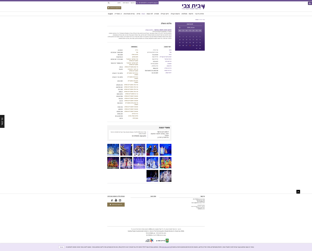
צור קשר (2, 121)
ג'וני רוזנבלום (119, 85)
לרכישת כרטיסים (115, 8)
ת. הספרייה (118, 14)
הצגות (143, 14)
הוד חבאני (113, 63)
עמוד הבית (202, 19)
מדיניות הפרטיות (167, 247)
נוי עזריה (114, 73)
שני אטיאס (113, 59)
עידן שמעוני (120, 63)
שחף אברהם (119, 96)
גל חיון (121, 67)
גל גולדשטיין (119, 57)
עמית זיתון (120, 54)
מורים (138, 14)
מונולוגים (184, 14)
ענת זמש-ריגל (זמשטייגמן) (151, 70)
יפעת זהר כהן (155, 73)
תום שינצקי (120, 52)
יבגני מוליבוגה (119, 87)
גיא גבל (121, 69)
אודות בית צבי (199, 14)
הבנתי (61, 247)
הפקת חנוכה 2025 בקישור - (162, 30)
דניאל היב (120, 50)
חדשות (191, 14)
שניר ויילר (120, 89)
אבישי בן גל (155, 54)
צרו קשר (202, 196)
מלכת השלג (166, 23)
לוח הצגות (150, 14)
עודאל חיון (113, 52)
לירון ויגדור (155, 61)
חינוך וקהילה (165, 14)
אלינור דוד (120, 73)
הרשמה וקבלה (175, 14)
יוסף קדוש (120, 81)
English (110, 14)
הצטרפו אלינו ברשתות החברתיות (116, 196)
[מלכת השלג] (165, 150)
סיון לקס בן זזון (119, 116)
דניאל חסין (120, 103)
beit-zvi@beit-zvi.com (197, 203)
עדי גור (121, 101)
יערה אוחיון (120, 114)
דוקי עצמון (155, 68)
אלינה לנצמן (120, 94)
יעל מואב (120, 109)
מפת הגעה (153, 196)
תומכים (156, 14)
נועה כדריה (120, 59)
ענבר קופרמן (120, 111)
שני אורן (121, 98)
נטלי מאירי (120, 107)
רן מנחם (121, 91)
